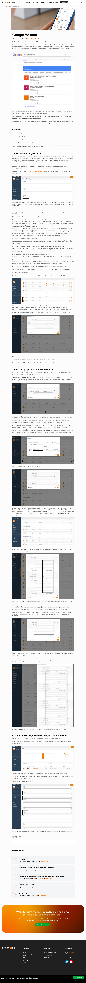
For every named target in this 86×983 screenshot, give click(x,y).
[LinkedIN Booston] (67, 961)
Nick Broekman (44, 861)
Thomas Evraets (35, 38)
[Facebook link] (41, 842)
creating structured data (35, 171)
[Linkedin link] (37, 842)
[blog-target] (14, 860)
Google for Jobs (15, 6)
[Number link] (78, 2)
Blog (10, 6)
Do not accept (78, 980)
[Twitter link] (44, 842)
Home (7, 6)
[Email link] (48, 842)
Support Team (48, 878)
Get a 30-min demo (43, 924)
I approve (79, 977)
